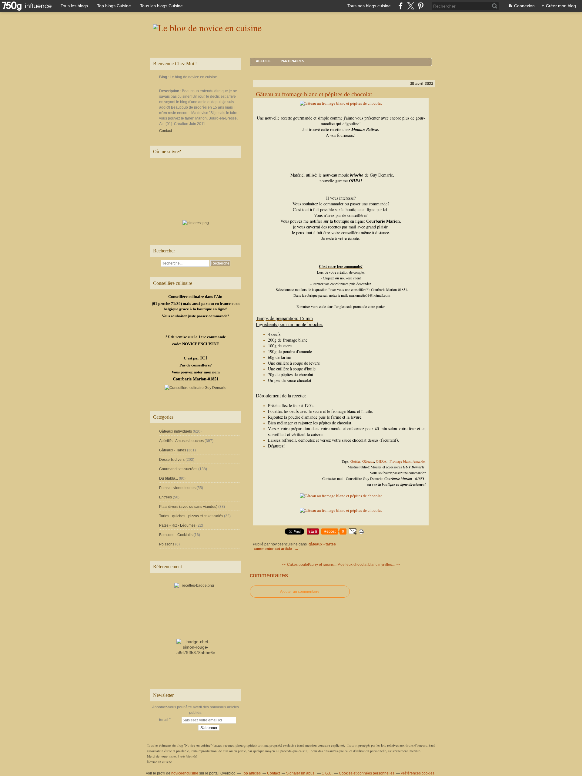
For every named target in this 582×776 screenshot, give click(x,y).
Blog (163, 77)
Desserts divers (172, 459)
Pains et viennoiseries (177, 488)
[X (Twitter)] (410, 5)
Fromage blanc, (401, 461)
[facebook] (400, 5)
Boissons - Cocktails (175, 535)
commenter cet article (273, 549)
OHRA (381, 461)
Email (163, 719)
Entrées (165, 497)
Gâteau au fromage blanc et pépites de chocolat (314, 94)
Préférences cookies (417, 773)
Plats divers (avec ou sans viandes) (188, 506)
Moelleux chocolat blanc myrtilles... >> (368, 564)
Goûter (355, 461)
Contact (165, 131)
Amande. (419, 461)
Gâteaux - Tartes (172, 450)
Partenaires (292, 61)
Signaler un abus (300, 773)
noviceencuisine (184, 773)
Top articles (251, 773)
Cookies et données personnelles (366, 773)
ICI (203, 357)
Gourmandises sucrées (178, 469)
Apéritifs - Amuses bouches (181, 441)
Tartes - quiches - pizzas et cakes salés (191, 516)
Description (169, 91)
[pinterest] (420, 5)
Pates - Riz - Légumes (177, 525)
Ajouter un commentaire (299, 591)
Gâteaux (368, 461)
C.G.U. (327, 773)
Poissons (166, 544)
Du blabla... (168, 478)
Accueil (263, 61)
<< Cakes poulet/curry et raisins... (309, 564)
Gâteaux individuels (175, 431)
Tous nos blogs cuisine (369, 5)
